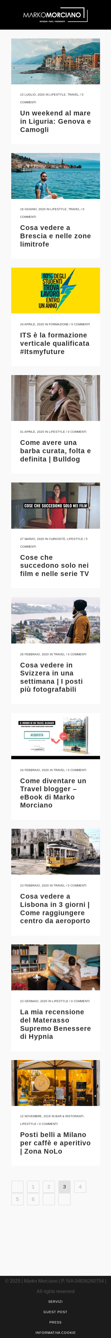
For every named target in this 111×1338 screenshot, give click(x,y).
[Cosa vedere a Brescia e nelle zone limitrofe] (55, 176)
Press (55, 1322)
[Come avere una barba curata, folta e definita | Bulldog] (55, 398)
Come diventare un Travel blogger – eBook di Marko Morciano (53, 793)
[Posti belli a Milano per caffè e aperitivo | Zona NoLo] (55, 1083)
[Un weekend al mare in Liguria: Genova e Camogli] (55, 61)
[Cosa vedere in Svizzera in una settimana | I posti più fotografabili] (55, 620)
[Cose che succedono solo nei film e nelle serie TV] (55, 506)
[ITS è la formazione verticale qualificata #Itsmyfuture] (55, 290)
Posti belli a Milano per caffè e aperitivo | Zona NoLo (55, 1143)
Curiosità (57, 539)
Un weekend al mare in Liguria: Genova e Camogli (55, 121)
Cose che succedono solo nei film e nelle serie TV (54, 566)
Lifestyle (57, 94)
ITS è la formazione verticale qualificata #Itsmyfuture (55, 343)
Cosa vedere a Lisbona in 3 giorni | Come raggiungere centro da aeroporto (55, 908)
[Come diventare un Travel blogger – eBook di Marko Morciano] (55, 736)
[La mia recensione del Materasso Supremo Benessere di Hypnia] (55, 967)
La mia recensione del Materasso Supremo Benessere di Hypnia (55, 1024)
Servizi (55, 1301)
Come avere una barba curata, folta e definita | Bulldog (55, 451)
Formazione (59, 324)
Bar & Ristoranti (69, 1116)
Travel (73, 94)
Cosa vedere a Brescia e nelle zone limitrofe (55, 236)
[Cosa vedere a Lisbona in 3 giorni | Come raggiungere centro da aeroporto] (55, 851)
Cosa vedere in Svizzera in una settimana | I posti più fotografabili (51, 677)
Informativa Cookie (56, 1332)
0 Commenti (80, 324)
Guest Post (55, 1312)
